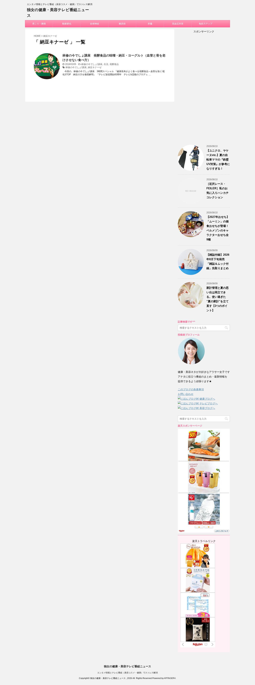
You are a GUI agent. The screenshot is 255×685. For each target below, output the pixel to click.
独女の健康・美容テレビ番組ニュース (127, 666)
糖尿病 (122, 23)
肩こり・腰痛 (39, 23)
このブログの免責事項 (191, 389)
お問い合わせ (185, 394)
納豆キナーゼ (94, 67)
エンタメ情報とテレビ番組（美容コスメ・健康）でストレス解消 (127, 672)
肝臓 (150, 23)
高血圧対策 (177, 23)
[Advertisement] (204, 89)
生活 (106, 64)
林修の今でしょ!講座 (91, 64)
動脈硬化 (66, 23)
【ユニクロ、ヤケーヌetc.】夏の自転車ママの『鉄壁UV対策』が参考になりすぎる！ (218, 159)
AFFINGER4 (170, 678)
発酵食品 (114, 64)
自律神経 (94, 23)
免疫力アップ (205, 23)
